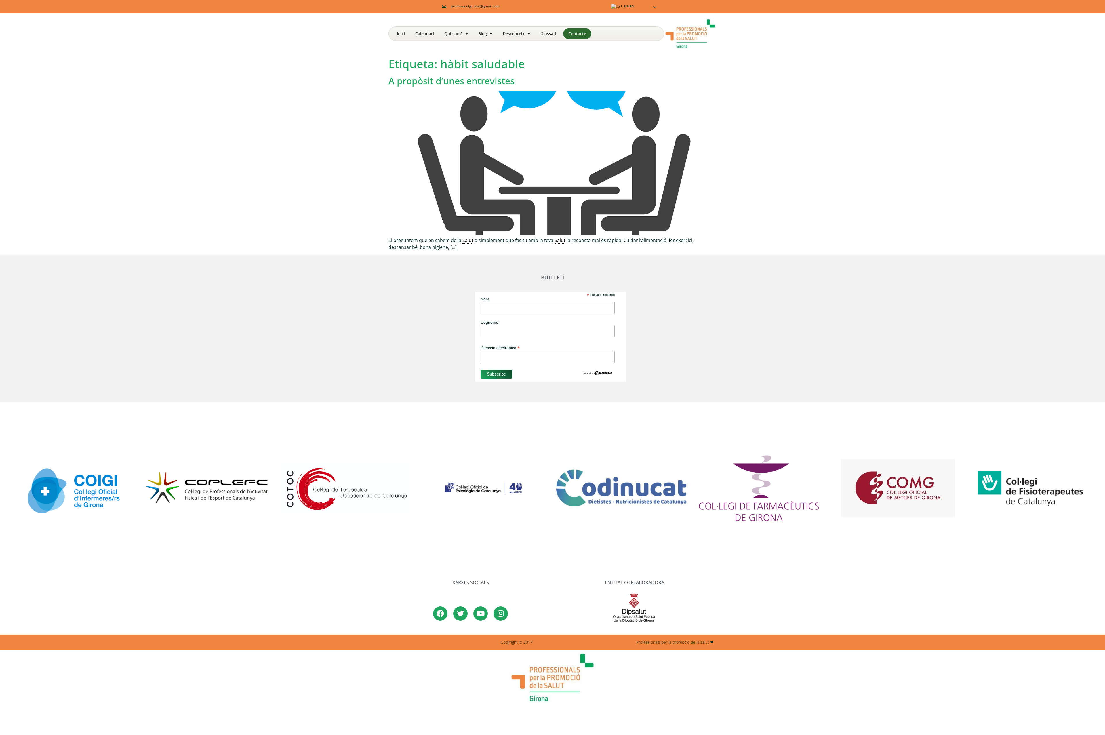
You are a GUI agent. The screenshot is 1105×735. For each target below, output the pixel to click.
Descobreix (514, 33)
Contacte (577, 33)
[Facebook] (440, 613)
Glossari (548, 33)
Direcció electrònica (500, 347)
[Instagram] (501, 613)
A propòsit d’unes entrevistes (451, 81)
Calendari (424, 33)
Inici (401, 33)
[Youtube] (480, 613)
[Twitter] (460, 613)
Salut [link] (467, 240)
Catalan (627, 6)
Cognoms (489, 322)
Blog (482, 33)
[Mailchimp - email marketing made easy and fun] (597, 374)
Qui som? (453, 33)
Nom (485, 299)
